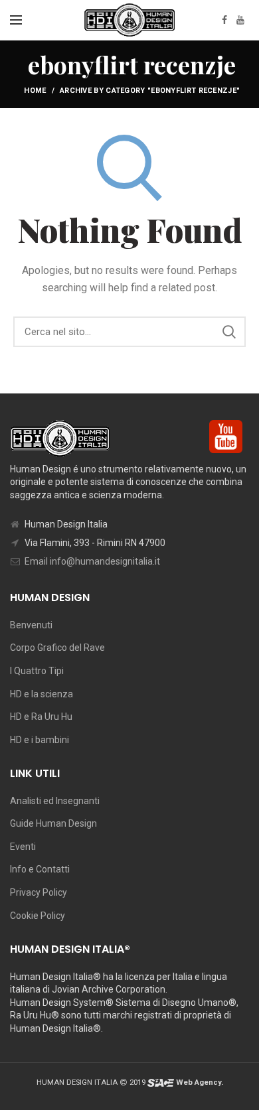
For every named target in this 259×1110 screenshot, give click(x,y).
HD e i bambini (39, 739)
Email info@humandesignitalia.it (92, 561)
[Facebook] (224, 20)
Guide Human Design (53, 823)
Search (229, 331)
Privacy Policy (38, 892)
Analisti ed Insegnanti (55, 801)
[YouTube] (240, 20)
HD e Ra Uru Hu (41, 716)
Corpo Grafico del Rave (57, 647)
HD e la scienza (41, 694)
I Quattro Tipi (37, 670)
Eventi (23, 846)
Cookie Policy (37, 915)
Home (35, 90)
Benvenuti (31, 625)
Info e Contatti (40, 869)
